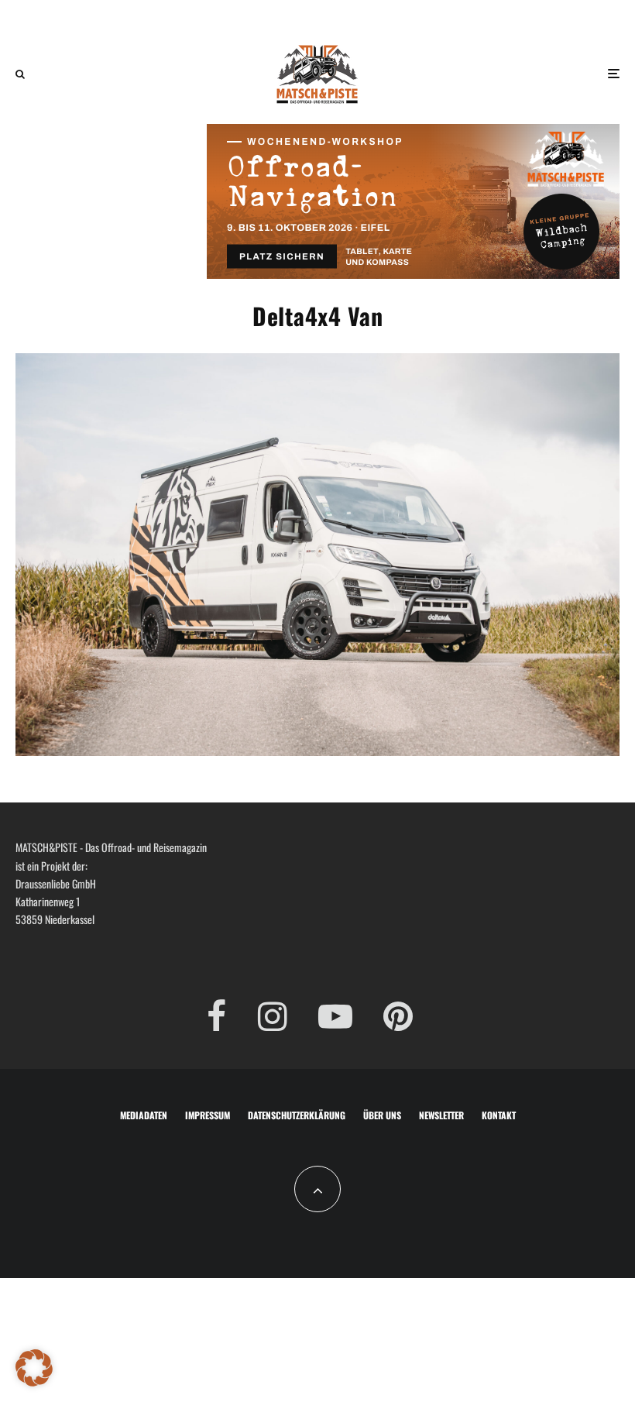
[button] (34, 1368)
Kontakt (499, 1115)
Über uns (382, 1115)
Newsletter (441, 1115)
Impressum (207, 1115)
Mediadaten (143, 1115)
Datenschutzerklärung (296, 1115)
